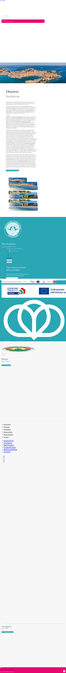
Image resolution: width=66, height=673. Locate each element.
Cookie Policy (9, 262)
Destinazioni (7, 429)
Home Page (7, 424)
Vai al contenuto (2, 0)
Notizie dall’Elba (8, 434)
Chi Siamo (7, 427)
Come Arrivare (8, 432)
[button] (21, 115)
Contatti (6, 437)
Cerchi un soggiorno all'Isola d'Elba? (7, 669)
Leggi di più (7, 115)
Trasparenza (9, 258)
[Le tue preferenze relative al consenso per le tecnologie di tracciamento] (64, 671)
